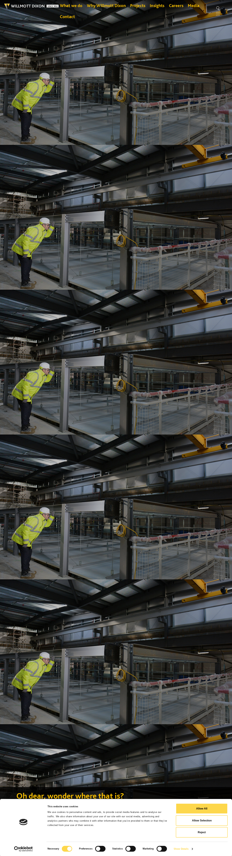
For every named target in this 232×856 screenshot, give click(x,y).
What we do (71, 5)
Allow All (201, 808)
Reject (202, 832)
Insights (157, 5)
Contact (67, 16)
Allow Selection (202, 820)
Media (193, 5)
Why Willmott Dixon (106, 5)
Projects (137, 5)
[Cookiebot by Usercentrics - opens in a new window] (23, 849)
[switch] (100, 849)
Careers (176, 5)
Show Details (181, 848)
